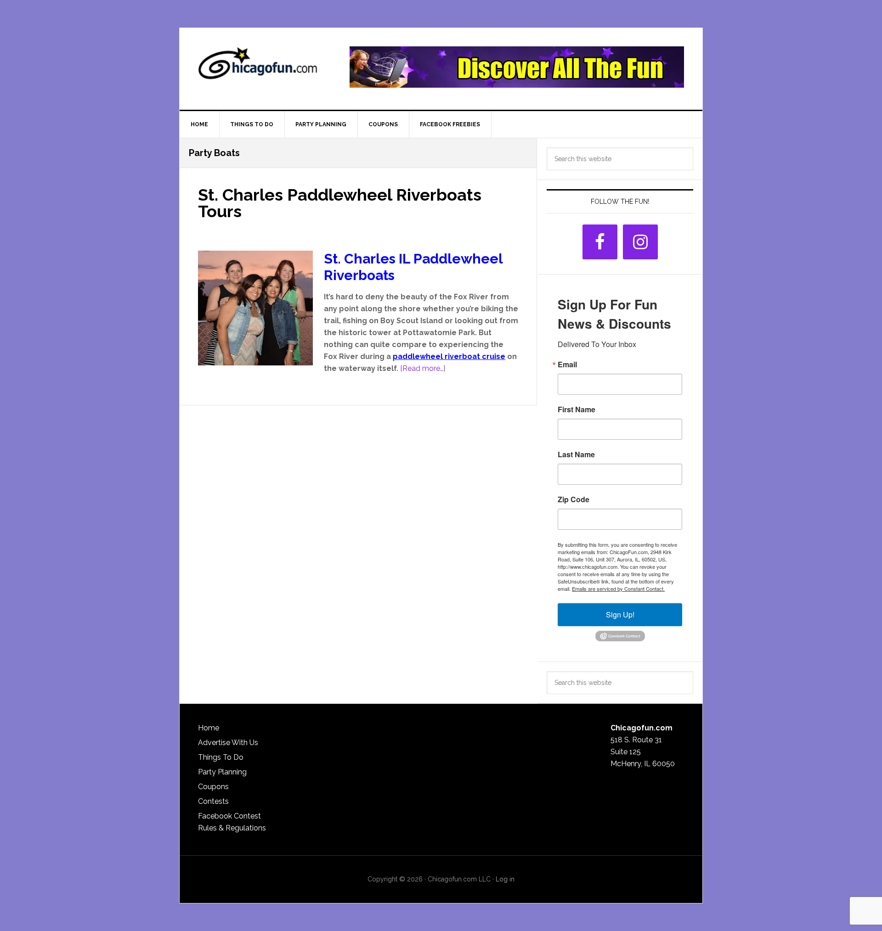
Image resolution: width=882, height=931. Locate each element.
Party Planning (222, 772)
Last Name (576, 454)
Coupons (213, 786)
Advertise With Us (228, 742)
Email (567, 364)
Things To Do (220, 757)
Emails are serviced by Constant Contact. (618, 588)
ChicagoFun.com (257, 67)
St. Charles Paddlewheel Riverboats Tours (339, 203)
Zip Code (573, 499)
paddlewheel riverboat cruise (449, 356)
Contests (213, 801)
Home (208, 727)
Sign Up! (620, 614)
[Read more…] (422, 368)
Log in (505, 879)
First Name (576, 409)
